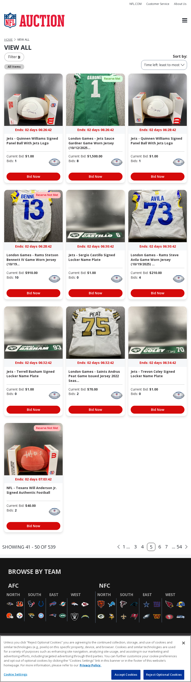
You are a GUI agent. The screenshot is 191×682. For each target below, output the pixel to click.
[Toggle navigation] (185, 20)
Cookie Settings (15, 674)
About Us (180, 4)
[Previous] (118, 547)
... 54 (177, 546)
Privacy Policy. (90, 665)
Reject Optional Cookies (164, 674)
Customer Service (157, 4)
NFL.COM (136, 4)
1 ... (126, 546)
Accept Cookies (126, 674)
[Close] (183, 643)
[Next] (186, 547)
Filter (13, 56)
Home (8, 40)
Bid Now (33, 176)
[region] (95, 659)
